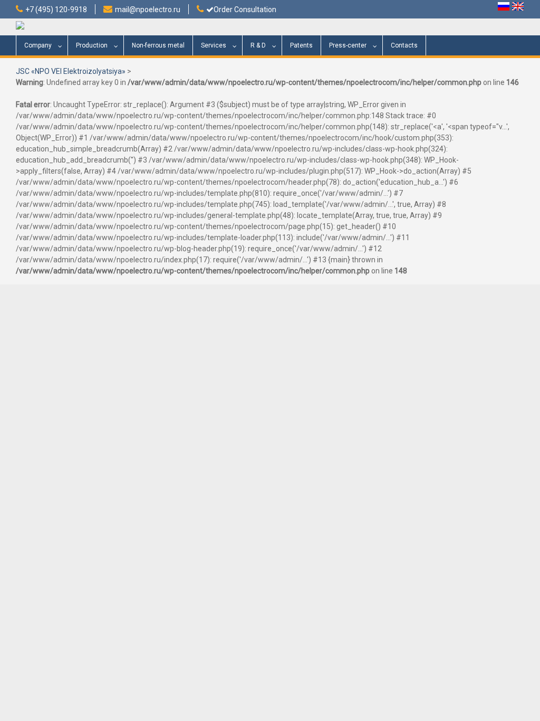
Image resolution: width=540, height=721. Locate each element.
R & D (258, 45)
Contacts (404, 45)
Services (213, 45)
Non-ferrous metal (158, 45)
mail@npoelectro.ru (147, 9)
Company (38, 45)
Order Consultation (245, 9)
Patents (301, 45)
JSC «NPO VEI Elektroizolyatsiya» (71, 71)
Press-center (348, 45)
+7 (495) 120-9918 (56, 9)
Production (92, 45)
